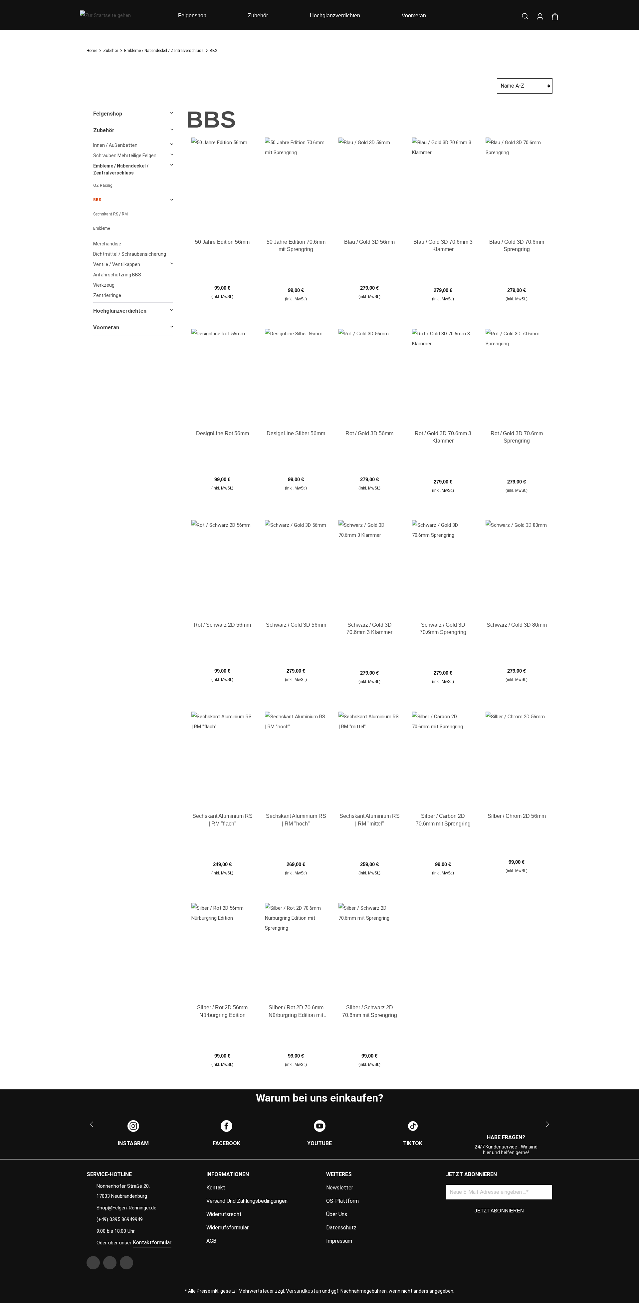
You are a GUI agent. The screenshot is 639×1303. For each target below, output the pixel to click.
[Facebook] (226, 1126)
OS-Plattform (342, 1201)
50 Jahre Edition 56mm (222, 242)
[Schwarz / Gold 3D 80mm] (516, 566)
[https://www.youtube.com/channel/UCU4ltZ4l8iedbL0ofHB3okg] (126, 1262)
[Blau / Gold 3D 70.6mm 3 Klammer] (443, 183)
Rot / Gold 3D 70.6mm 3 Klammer (443, 437)
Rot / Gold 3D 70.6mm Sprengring (517, 437)
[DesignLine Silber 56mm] (296, 375)
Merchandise (107, 243)
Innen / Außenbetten (115, 145)
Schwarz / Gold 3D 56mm (296, 625)
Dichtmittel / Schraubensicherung (129, 254)
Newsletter (339, 1187)
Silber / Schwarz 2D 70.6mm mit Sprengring (369, 1011)
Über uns (336, 1214)
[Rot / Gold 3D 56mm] (369, 375)
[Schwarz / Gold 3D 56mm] (296, 566)
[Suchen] (525, 15)
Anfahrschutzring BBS (117, 274)
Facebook (226, 1143)
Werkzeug (103, 285)
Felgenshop (107, 114)
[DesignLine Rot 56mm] (222, 375)
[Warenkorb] (555, 15)
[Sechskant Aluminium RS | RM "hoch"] (296, 758)
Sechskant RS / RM (110, 214)
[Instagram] (133, 1126)
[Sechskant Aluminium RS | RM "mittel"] (369, 758)
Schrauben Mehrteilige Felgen (124, 155)
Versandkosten (303, 1291)
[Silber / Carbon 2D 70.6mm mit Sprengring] (443, 758)
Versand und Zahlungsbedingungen (247, 1201)
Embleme (101, 228)
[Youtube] (319, 1126)
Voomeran (106, 327)
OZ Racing (102, 185)
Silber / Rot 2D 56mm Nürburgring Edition (222, 1011)
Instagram (133, 1143)
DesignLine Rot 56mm (222, 433)
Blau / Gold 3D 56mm (369, 242)
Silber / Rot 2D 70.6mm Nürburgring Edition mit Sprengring (296, 1012)
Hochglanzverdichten (119, 311)
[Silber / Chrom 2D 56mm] (516, 758)
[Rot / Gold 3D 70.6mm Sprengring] (516, 375)
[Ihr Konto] (540, 15)
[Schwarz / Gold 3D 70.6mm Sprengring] (443, 566)
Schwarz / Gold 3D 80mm (517, 625)
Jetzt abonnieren (499, 1210)
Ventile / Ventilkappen (116, 264)
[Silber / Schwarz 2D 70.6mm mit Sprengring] (369, 949)
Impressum (339, 1241)
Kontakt (215, 1187)
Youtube (319, 1143)
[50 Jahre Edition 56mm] (222, 183)
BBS (97, 199)
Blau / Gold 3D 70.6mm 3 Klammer (443, 245)
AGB (211, 1241)
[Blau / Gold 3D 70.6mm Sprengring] (516, 183)
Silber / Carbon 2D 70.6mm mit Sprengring (443, 819)
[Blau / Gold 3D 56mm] (369, 183)
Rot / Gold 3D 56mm (369, 433)
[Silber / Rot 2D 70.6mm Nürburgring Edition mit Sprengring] (296, 949)
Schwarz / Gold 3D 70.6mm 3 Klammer (369, 628)
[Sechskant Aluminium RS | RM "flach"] (222, 758)
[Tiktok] (413, 1126)
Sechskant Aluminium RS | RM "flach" (222, 819)
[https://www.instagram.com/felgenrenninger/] (109, 1262)
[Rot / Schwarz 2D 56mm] (222, 566)
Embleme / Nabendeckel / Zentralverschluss (120, 169)
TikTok (412, 1143)
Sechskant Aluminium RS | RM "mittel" (369, 819)
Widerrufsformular (227, 1227)
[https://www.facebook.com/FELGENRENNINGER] (93, 1262)
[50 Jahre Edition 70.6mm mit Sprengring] (296, 183)
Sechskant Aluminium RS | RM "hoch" (296, 819)
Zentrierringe (107, 295)
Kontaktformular (152, 1242)
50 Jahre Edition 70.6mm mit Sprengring (296, 245)
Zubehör (103, 130)
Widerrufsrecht (224, 1214)
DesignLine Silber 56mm (296, 433)
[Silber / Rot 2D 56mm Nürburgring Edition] (222, 949)
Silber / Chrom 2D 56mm (517, 816)
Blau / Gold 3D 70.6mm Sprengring (516, 245)
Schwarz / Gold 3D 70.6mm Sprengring (443, 628)
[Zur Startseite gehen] (120, 15)
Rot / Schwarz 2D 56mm (222, 625)
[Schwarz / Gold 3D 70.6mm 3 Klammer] (369, 566)
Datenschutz (341, 1227)
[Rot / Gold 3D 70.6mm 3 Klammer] (443, 375)
